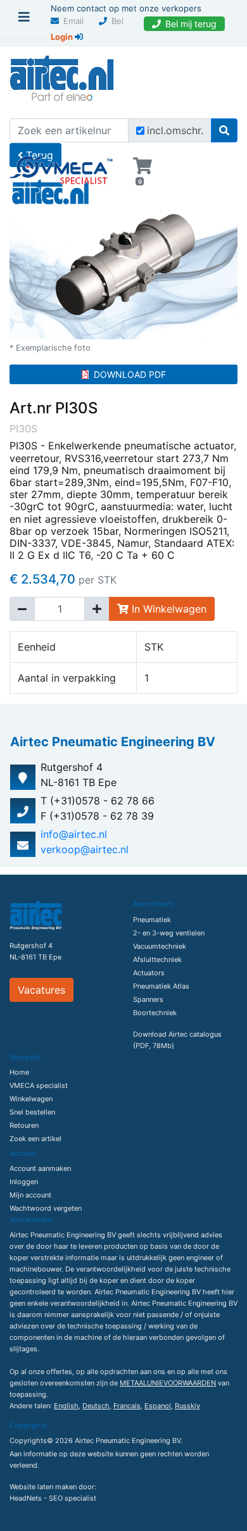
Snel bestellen (32, 1112)
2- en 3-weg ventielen (169, 932)
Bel (117, 21)
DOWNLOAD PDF (130, 374)
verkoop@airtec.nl (85, 849)
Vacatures (41, 990)
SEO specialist (72, 1498)
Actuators (149, 972)
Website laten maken (43, 1486)
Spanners (148, 999)
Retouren (24, 1125)
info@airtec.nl (74, 834)
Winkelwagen (31, 1098)
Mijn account (30, 1194)
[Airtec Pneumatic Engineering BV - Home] (62, 76)
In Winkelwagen (167, 609)
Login (63, 37)
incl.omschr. (175, 130)
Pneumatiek (152, 919)
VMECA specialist (39, 1085)
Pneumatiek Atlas (161, 986)
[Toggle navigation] (24, 20)
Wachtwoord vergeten (46, 1208)
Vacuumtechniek (159, 946)
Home (19, 1072)
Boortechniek (155, 1012)
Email (73, 21)
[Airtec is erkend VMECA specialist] (62, 164)
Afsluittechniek (157, 959)
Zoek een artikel (35, 1138)
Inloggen (24, 1181)
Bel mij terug (191, 23)
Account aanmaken (40, 1168)
